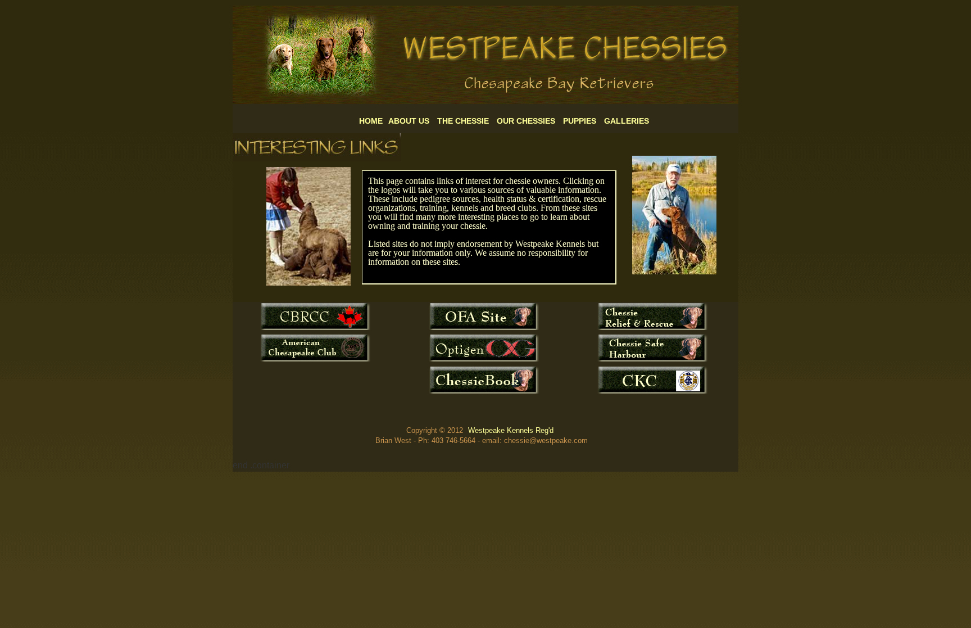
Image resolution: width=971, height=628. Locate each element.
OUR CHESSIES (526, 120)
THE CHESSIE (463, 120)
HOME (371, 120)
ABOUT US (408, 120)
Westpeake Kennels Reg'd (510, 430)
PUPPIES (579, 120)
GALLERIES (626, 120)
